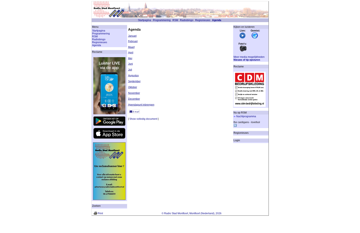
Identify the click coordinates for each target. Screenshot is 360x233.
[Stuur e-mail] (134, 112)
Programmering (162, 20)
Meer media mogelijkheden (249, 56)
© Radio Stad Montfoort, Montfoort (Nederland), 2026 (191, 213)
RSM (175, 20)
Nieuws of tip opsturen (247, 59)
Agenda (216, 20)
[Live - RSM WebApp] (242, 38)
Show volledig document (143, 118)
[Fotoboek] (243, 51)
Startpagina (144, 20)
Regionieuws (202, 20)
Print (100, 213)
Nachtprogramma (246, 116)
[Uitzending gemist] (254, 38)
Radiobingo (186, 20)
